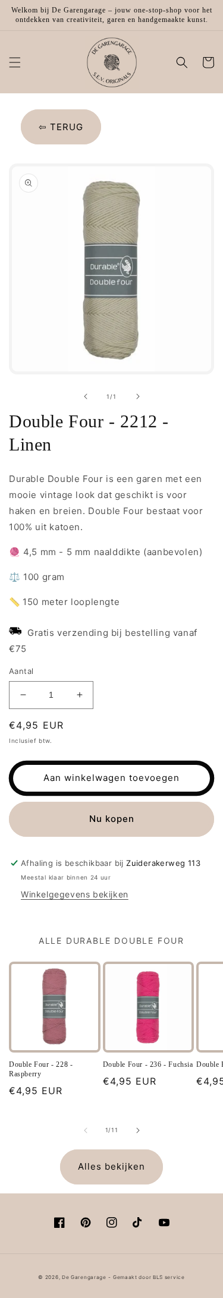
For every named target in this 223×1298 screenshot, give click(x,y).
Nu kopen (111, 818)
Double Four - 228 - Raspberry (41, 1069)
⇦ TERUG (61, 127)
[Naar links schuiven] (86, 396)
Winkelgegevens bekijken (74, 894)
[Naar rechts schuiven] (138, 396)
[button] (15, 62)
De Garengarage (84, 1277)
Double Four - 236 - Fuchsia (148, 1064)
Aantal (21, 671)
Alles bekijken (111, 1166)
